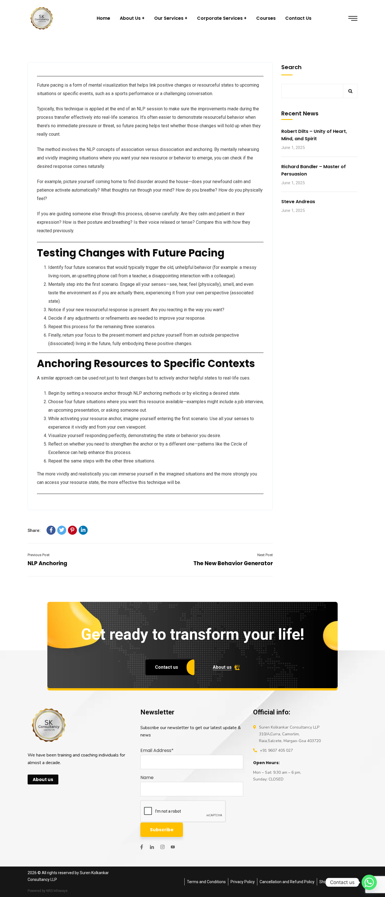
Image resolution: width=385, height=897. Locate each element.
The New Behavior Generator (233, 563)
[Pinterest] (72, 530)
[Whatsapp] (369, 882)
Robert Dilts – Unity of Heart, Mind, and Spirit (314, 135)
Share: (34, 530)
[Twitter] (61, 530)
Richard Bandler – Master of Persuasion (313, 170)
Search (291, 67)
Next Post (265, 555)
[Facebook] (51, 530)
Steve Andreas (298, 201)
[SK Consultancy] (42, 18)
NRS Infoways (57, 891)
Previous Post (39, 555)
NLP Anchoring (47, 563)
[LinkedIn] (83, 530)
